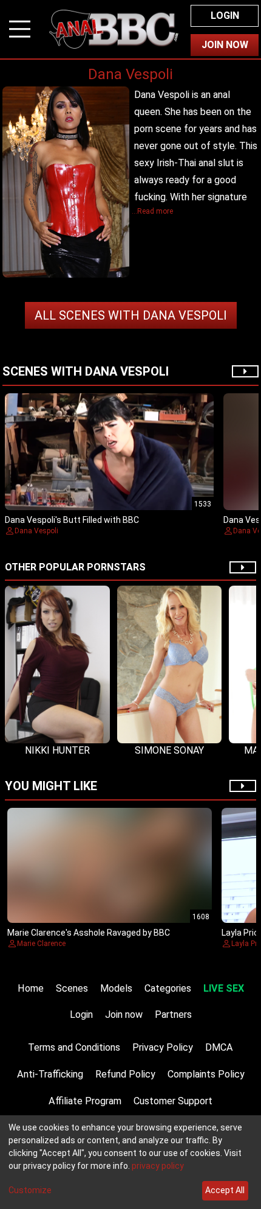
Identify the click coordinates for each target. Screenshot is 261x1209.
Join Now (225, 45)
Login (225, 15)
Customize (30, 1190)
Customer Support (173, 1101)
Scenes (72, 988)
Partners (173, 1014)
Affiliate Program (85, 1101)
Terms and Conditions (74, 1047)
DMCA (219, 1047)
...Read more (152, 211)
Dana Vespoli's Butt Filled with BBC (72, 520)
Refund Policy (125, 1074)
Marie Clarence (41, 943)
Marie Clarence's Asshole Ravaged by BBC (88, 932)
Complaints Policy (206, 1074)
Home (31, 988)
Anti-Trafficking (50, 1074)
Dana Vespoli (131, 315)
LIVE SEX (223, 988)
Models (116, 988)
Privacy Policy (162, 1047)
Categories (167, 988)
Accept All (225, 1190)
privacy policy (158, 1166)
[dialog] (130, 1162)
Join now (124, 1014)
